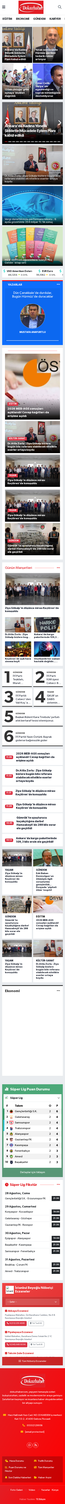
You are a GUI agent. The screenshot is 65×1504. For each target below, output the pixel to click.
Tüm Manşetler (46, 1467)
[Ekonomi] (58, 991)
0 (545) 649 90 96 (18, 1345)
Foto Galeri (16, 1490)
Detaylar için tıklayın (32, 1172)
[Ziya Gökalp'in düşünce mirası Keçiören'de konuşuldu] (32, 470)
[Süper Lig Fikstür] (58, 1184)
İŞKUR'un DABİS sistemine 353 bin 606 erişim (53, 699)
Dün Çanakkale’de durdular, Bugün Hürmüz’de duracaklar (32, 294)
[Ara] (59, 7)
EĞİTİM (7, 18)
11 (43, 141)
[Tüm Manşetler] (58, 568)
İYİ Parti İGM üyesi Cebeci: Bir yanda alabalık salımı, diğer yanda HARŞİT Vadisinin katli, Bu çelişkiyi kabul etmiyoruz (53, 680)
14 (55, 141)
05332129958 (34, 1425)
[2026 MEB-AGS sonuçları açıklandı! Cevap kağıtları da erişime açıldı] (32, 386)
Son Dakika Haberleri (19, 1477)
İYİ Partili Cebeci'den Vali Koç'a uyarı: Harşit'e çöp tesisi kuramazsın (23, 699)
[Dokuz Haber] (31, 7)
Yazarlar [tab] (15, 284)
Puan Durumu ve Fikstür (15, 1469)
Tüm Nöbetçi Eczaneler (34, 1361)
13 (51, 141)
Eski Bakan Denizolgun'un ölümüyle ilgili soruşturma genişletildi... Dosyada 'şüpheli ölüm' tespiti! (46, 881)
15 (58, 141)
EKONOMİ (22, 18)
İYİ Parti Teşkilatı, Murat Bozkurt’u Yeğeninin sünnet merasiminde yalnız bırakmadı (21, 680)
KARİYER (55, 18)
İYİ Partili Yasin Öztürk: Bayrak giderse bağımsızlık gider (34, 739)
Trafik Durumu (45, 1461)
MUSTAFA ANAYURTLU (33, 332)
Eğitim (40, 916)
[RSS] (35, 1445)
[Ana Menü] (3, 7)
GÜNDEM (39, 18)
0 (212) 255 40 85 (17, 1323)
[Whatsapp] (29, 1445)
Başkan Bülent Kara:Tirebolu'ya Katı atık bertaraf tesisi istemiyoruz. (38, 719)
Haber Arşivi (44, 1477)
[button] (6, 123)
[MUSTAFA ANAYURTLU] (32, 316)
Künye (55, 1490)
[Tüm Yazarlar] (58, 284)
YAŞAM (50, 692)
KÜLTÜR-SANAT (45, 960)
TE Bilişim (41, 1499)
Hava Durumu (17, 1461)
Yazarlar (45, 1490)
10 (40, 141)
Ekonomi (12, 991)
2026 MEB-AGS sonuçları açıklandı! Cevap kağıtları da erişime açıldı (35, 757)
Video (32, 1490)
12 (47, 141)
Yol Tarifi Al (37, 1323)
